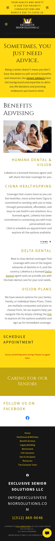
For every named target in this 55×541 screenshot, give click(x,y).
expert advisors (36, 78)
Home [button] (27, 433)
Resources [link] (27, 460)
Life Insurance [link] (27, 452)
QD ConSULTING (23, 526)
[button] (7, 24)
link (49, 314)
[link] (27, 24)
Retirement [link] (27, 448)
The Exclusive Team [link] (27, 464)
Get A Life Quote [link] (27, 456)
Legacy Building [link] (27, 444)
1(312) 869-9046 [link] (27, 517)
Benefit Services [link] (27, 440)
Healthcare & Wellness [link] (27, 436)
